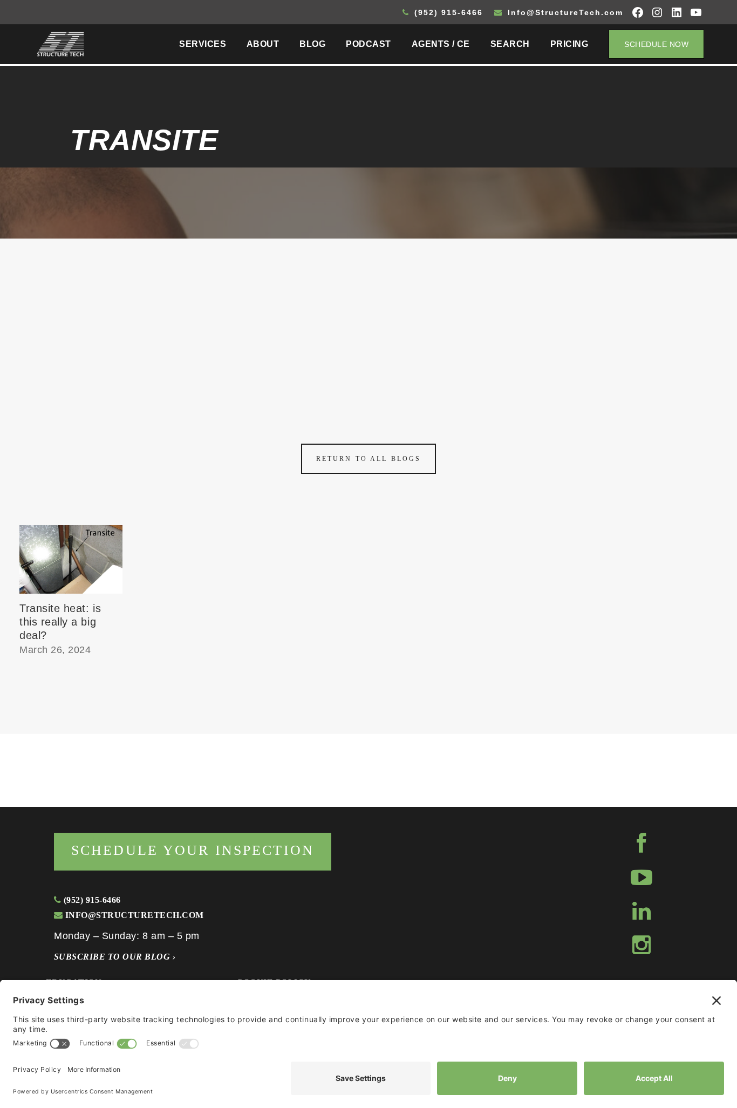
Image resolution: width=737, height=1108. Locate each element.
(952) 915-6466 (447, 12)
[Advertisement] (368, 319)
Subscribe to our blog (114, 956)
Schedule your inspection (192, 850)
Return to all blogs (368, 459)
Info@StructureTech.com (563, 12)
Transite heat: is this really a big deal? (60, 621)
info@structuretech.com (133, 915)
